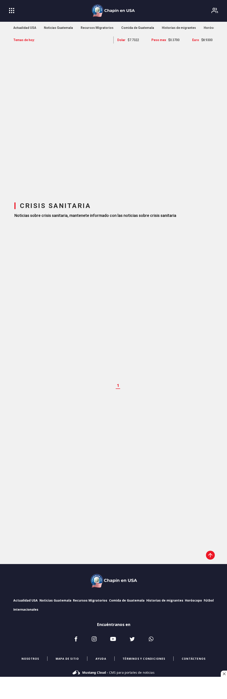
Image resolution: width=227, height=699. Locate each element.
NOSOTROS (30, 659)
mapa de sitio (67, 659)
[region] (113, 118)
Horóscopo (193, 600)
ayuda (101, 659)
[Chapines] (113, 11)
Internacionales (25, 609)
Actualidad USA (25, 600)
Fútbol (209, 600)
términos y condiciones (144, 659)
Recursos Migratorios (90, 600)
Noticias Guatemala (55, 600)
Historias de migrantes (164, 600)
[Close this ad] (224, 674)
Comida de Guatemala (127, 600)
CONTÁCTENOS (193, 659)
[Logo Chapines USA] (113, 581)
